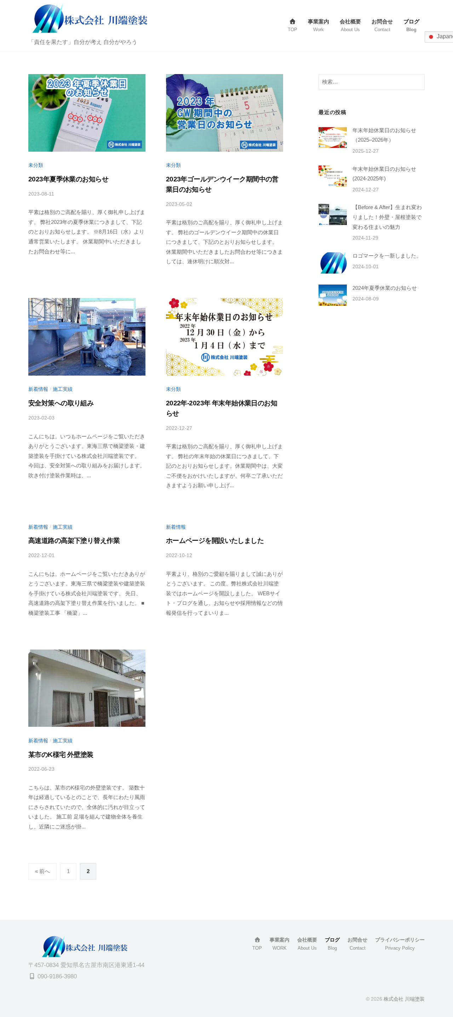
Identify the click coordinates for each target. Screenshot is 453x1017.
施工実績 (63, 389)
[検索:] (372, 82)
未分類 (35, 165)
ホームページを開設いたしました (215, 540)
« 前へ (42, 871)
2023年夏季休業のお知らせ (68, 179)
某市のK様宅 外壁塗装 (60, 754)
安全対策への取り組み (60, 403)
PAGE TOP (436, 981)
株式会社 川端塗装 (404, 999)
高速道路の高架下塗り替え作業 (74, 540)
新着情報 (38, 389)
